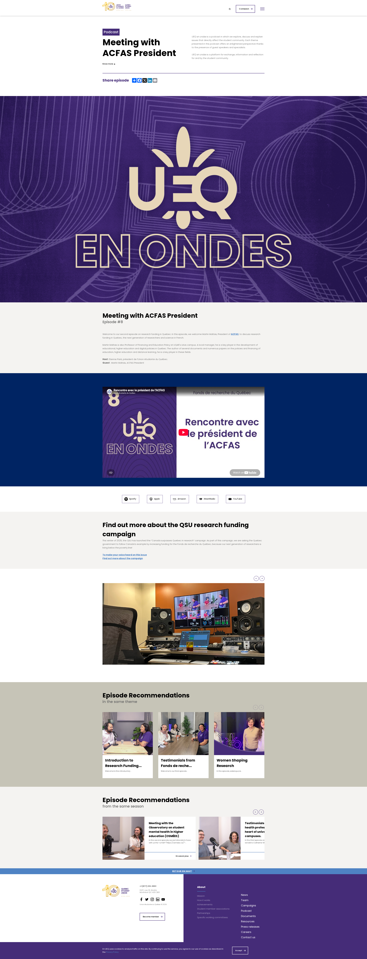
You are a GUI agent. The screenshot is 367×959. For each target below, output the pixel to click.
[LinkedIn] (149, 80)
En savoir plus (182, 856)
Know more (108, 63)
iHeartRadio (209, 498)
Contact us (248, 937)
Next (261, 578)
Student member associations (213, 908)
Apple (157, 498)
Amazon (181, 498)
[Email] (155, 80)
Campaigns (248, 905)
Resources (247, 921)
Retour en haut (182, 871)
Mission (201, 895)
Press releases (250, 926)
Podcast (246, 911)
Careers (246, 932)
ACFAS (235, 334)
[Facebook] (139, 80)
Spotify (132, 498)
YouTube (237, 498)
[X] (144, 80)
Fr (230, 8)
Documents (248, 916)
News (244, 895)
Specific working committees (212, 917)
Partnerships (203, 913)
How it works (203, 900)
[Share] (134, 80)
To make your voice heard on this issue (125, 554)
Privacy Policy (112, 952)
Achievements (204, 904)
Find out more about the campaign (123, 558)
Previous (256, 578)
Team (244, 900)
